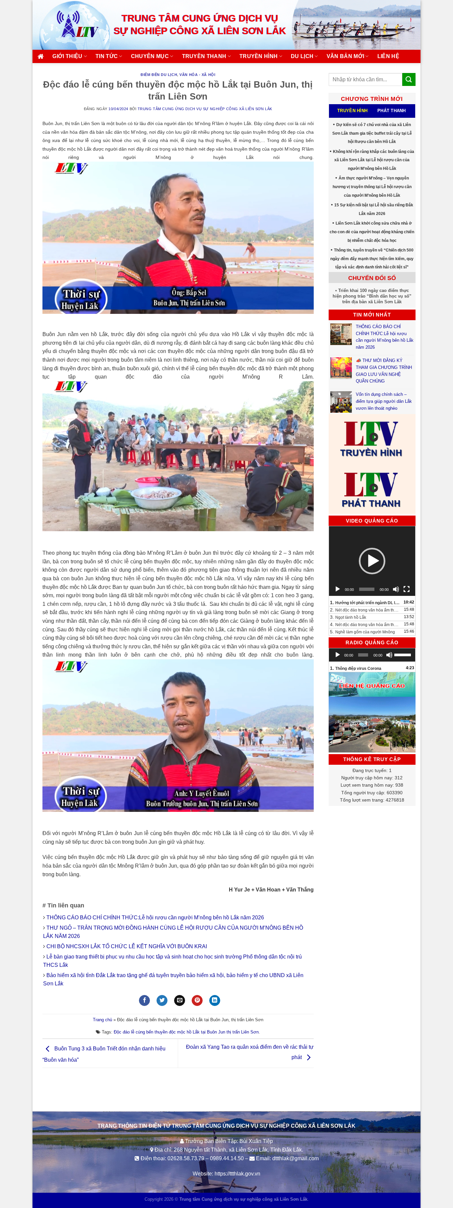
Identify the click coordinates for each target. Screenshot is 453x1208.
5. (362, 631)
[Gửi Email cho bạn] (179, 1000)
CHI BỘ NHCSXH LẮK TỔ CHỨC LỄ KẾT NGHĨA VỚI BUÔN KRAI (126, 946)
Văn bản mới (345, 56)
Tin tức (107, 56)
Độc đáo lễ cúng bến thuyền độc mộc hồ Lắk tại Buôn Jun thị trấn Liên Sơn (186, 1032)
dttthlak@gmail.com (295, 1158)
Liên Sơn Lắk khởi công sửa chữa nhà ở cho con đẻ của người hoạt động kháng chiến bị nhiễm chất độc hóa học (372, 232)
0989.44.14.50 (227, 1158)
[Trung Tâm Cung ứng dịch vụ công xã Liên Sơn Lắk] (70, 24)
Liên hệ (388, 56)
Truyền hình (258, 56)
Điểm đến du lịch (159, 75)
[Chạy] (337, 589)
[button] (372, 561)
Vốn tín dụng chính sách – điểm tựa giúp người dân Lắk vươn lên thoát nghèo (384, 401)
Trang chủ (102, 1019)
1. (365, 602)
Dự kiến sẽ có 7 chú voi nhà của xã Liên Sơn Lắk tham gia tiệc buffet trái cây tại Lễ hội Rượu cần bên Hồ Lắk (372, 133)
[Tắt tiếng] (396, 589)
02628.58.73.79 (185, 1158)
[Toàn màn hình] (406, 589)
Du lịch (302, 56)
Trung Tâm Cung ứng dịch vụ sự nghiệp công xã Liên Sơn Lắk (205, 109)
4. (365, 624)
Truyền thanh (204, 56)
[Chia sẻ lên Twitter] (162, 1000)
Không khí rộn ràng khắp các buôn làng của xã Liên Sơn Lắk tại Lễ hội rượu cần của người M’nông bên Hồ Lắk (373, 160)
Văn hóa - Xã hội (197, 75)
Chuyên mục (150, 56)
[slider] (403, 654)
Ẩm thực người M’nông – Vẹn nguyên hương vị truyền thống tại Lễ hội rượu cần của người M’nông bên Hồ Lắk (372, 186)
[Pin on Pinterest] (197, 1000)
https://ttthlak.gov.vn (237, 1173)
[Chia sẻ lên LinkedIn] (214, 1000)
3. (348, 617)
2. (365, 609)
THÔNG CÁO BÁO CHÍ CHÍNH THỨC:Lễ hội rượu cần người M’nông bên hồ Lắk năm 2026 (155, 917)
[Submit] (409, 79)
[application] (372, 561)
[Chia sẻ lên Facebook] (144, 1000)
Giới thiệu (67, 56)
